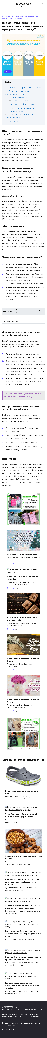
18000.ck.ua (23, 3)
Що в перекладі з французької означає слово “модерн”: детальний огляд (23, 933)
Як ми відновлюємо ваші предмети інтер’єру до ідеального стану (22, 906)
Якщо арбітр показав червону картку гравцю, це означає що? (23, 958)
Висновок (13, 121)
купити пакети (8, 1029)
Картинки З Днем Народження (22, 554)
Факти (8, 71)
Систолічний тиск (20, 97)
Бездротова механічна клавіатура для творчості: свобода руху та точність (22, 882)
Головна (5, 16)
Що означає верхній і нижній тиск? (25, 88)
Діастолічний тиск (20, 101)
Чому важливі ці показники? (22, 104)
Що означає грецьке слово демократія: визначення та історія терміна (22, 985)
